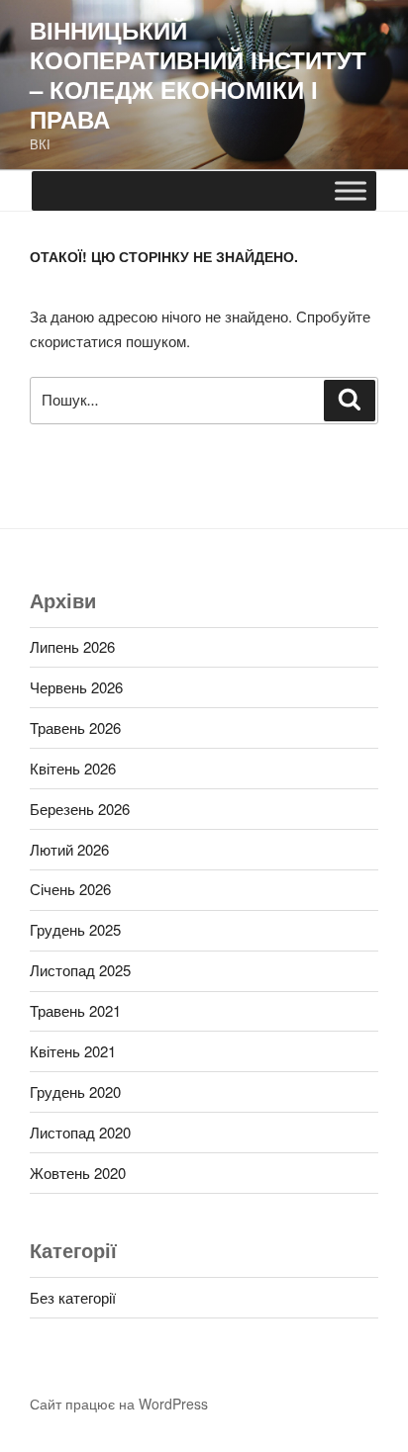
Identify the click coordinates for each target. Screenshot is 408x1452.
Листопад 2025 (80, 969)
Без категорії (73, 1297)
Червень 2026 (76, 687)
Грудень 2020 (75, 1091)
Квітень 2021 (73, 1051)
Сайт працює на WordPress (119, 1403)
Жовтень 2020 (78, 1172)
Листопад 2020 (80, 1132)
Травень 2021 (75, 1010)
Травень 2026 (75, 727)
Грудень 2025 (75, 929)
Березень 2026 (80, 808)
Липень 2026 (72, 646)
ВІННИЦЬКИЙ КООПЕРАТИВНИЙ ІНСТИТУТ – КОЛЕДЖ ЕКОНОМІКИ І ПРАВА (198, 74)
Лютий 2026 (69, 849)
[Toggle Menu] (350, 190)
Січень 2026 (70, 888)
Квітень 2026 (73, 768)
